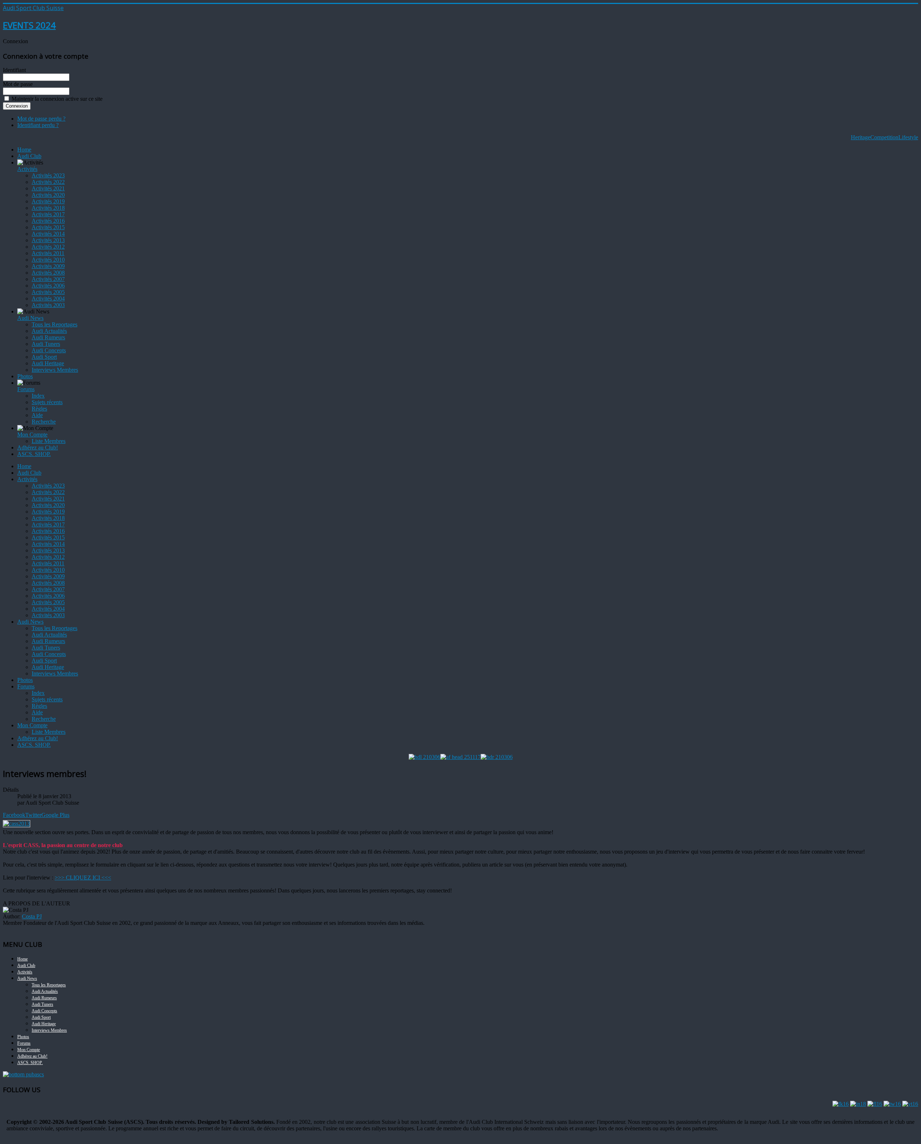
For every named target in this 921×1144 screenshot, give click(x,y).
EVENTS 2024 (29, 25)
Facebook (14, 815)
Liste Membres (48, 441)
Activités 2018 (48, 208)
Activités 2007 (48, 279)
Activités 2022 (48, 182)
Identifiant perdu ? (38, 125)
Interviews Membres (55, 370)
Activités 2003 (48, 305)
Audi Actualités (49, 331)
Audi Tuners (46, 344)
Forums (26, 389)
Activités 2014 (48, 234)
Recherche (44, 422)
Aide (37, 415)
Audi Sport (44, 357)
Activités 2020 (48, 195)
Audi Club (29, 156)
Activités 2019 (48, 201)
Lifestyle (908, 137)
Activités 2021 (48, 188)
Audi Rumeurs (48, 337)
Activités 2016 (48, 221)
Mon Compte (32, 434)
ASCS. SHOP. (34, 454)
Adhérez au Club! (37, 447)
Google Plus (55, 815)
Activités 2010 (48, 260)
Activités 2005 (48, 292)
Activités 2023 (48, 175)
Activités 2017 (48, 214)
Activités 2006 (48, 285)
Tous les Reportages (54, 324)
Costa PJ (32, 916)
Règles (39, 409)
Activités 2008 (48, 273)
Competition (884, 137)
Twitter (33, 815)
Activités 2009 (48, 266)
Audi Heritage (48, 363)
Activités (27, 169)
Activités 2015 (48, 227)
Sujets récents (47, 402)
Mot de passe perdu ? (41, 119)
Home (24, 149)
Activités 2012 (48, 247)
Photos (25, 376)
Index (38, 396)
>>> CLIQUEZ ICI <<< (83, 877)
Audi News (30, 318)
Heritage (860, 137)
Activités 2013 (48, 240)
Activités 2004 (48, 298)
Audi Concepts (49, 350)
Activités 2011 (48, 253)
